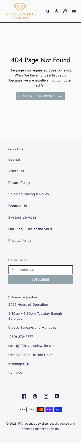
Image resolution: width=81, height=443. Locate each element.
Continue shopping (37, 96)
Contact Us (17, 206)
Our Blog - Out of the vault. (30, 229)
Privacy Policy (19, 240)
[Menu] (74, 11)
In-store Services (22, 217)
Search (14, 159)
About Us (16, 171)
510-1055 (23, 355)
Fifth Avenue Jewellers (33, 423)
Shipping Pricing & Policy (28, 194)
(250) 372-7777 (20, 337)
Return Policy (19, 183)
